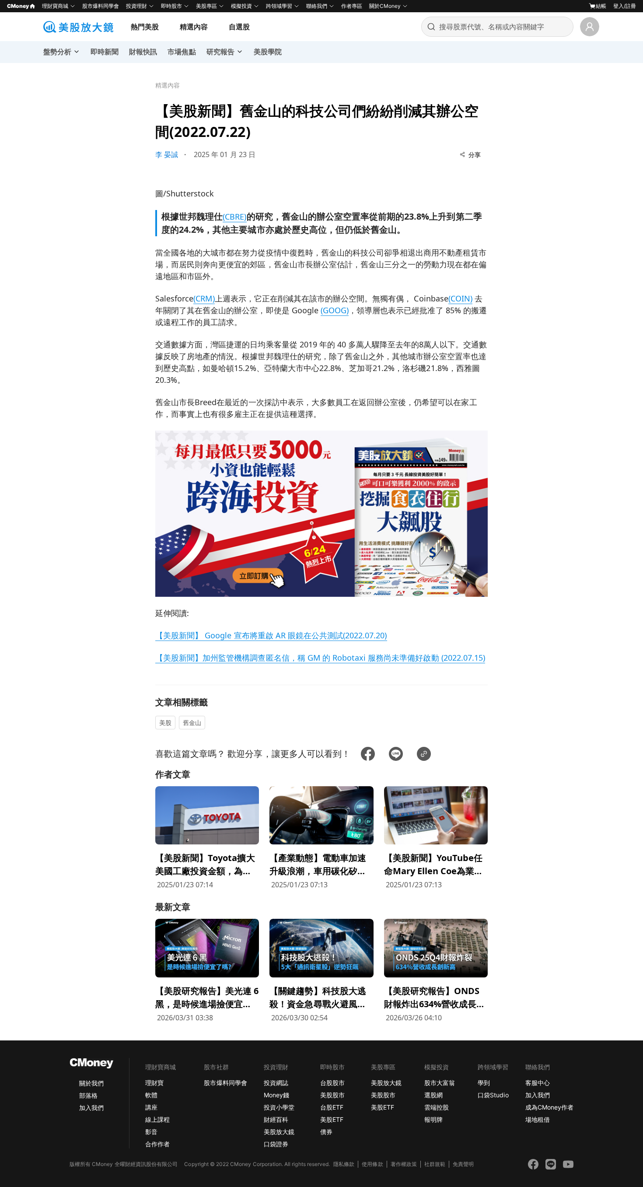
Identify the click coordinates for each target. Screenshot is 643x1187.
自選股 (239, 27)
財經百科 (276, 1119)
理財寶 (154, 1082)
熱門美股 (145, 27)
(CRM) (203, 298)
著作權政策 (404, 1164)
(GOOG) (335, 310)
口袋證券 (276, 1144)
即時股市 (171, 6)
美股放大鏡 (279, 1131)
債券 (326, 1131)
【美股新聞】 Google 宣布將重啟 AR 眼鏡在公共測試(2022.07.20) (271, 635)
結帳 (601, 6)
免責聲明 (463, 1164)
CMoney (18, 6)
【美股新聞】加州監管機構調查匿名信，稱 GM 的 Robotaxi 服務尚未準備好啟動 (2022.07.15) (320, 657)
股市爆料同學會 (100, 6)
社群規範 (434, 1164)
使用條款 (372, 1164)
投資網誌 (276, 1082)
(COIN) (460, 298)
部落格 (88, 1095)
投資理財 (136, 6)
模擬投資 (241, 6)
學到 (484, 1082)
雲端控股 (436, 1107)
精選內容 (194, 27)
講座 (151, 1107)
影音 (151, 1131)
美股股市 (332, 1095)
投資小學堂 (279, 1107)
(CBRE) (234, 216)
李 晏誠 (166, 154)
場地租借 (537, 1119)
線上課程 (157, 1119)
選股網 (433, 1095)
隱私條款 (343, 1164)
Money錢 (276, 1095)
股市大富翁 (439, 1082)
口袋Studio (493, 1095)
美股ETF (331, 1119)
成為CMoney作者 (549, 1107)
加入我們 (91, 1107)
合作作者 (157, 1144)
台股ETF (331, 1107)
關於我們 (91, 1083)
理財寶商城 (55, 6)
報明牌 (433, 1119)
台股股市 (332, 1082)
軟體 (151, 1095)
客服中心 (537, 1082)
